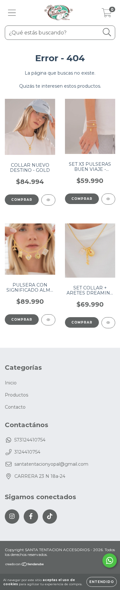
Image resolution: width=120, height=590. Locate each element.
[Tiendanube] (25, 565)
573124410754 (29, 440)
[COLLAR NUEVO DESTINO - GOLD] (48, 200)
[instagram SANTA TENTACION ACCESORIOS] (12, 516)
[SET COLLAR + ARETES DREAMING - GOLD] (108, 322)
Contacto (15, 407)
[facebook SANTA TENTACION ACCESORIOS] (31, 516)
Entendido (101, 582)
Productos (16, 395)
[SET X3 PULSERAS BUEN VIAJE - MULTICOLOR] (108, 199)
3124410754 (27, 452)
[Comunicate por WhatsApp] (109, 560)
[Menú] (12, 13)
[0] (106, 14)
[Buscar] (107, 32)
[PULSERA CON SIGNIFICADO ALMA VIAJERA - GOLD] (48, 319)
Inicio (11, 383)
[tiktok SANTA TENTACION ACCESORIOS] (50, 516)
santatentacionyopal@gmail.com (51, 464)
